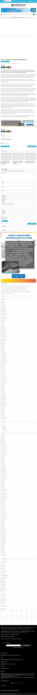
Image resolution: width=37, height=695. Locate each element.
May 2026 (3, 304)
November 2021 (4, 401)
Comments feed (4, 428)
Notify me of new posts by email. (4, 218)
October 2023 (4, 359)
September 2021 (4, 404)
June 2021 (3, 410)
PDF (2, 591)
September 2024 (4, 340)
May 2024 (3, 347)
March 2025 (3, 329)
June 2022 (3, 388)
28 (16, 619)
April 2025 (3, 327)
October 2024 (4, 338)
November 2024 (4, 336)
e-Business (2, 61)
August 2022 (4, 521)
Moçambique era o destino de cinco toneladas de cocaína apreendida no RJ (5, 162)
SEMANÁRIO (4, 600)
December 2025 (4, 313)
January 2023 (4, 512)
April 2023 (3, 370)
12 (6, 615)
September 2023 (4, 361)
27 (11, 619)
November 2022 (4, 379)
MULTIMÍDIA (4, 584)
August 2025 (4, 320)
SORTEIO (3, 604)
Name (3, 182)
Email (3, 186)
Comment (3, 173)
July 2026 (3, 300)
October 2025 (4, 316)
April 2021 (3, 413)
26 (6, 619)
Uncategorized (4, 606)
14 (16, 615)
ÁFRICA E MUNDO (30, 0)
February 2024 (4, 352)
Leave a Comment (17, 63)
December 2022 (4, 377)
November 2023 (4, 358)
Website (3, 190)
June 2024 (3, 345)
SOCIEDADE (4, 602)
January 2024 (4, 354)
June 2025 (3, 323)
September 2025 (4, 318)
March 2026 (3, 307)
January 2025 (4, 332)
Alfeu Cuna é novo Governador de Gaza (8, 293)
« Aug (1, 621)
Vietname (8, 143)
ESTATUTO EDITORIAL (13, 0)
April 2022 (3, 392)
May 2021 (3, 548)
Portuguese (6, 0)
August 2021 (4, 406)
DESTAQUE (3, 566)
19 (6, 617)
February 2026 (4, 309)
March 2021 (3, 415)
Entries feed (3, 426)
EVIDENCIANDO (4, 577)
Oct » (4, 621)
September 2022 (4, 383)
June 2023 (3, 367)
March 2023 (3, 372)
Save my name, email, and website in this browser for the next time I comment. (4, 198)
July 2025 (3, 322)
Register (21, 0)
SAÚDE (3, 597)
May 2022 (3, 390)
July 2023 (3, 365)
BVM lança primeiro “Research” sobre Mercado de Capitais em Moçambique (18, 162)
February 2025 (4, 331)
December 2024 (4, 334)
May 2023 (3, 368)
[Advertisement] (18, 27)
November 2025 (4, 314)
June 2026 (3, 302)
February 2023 (4, 374)
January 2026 (4, 311)
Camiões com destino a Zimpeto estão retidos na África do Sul (30, 162)
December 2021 (4, 399)
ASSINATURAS (25, 0)
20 (11, 617)
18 (1, 617)
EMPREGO (3, 573)
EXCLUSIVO (3, 579)
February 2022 (4, 395)
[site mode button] (34, 14)
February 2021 (4, 417)
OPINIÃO (3, 588)
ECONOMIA (7, 61)
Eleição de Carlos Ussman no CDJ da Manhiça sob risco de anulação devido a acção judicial (16, 291)
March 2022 (3, 530)
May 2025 (3, 325)
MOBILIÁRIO (4, 582)
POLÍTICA (3, 593)
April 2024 (3, 349)
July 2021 (3, 408)
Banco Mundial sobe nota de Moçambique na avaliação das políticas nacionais (32, 146)
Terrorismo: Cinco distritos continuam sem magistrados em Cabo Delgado (13, 287)
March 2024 (3, 350)
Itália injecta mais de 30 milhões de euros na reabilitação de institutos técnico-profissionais (16, 286)
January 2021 (4, 419)
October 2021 (4, 539)
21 (16, 617)
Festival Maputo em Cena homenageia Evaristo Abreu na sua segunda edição (14, 289)
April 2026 (3, 305)
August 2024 (4, 341)
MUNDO (3, 586)
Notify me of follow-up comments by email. (4, 212)
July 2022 (3, 386)
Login (17, 0)
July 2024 (3, 343)
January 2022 (4, 397)
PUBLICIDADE (4, 595)
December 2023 (4, 356)
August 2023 (4, 363)
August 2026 (4, 298)
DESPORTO (3, 564)
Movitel (5, 143)
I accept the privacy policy (19, 647)
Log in (3, 424)
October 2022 (4, 381)
